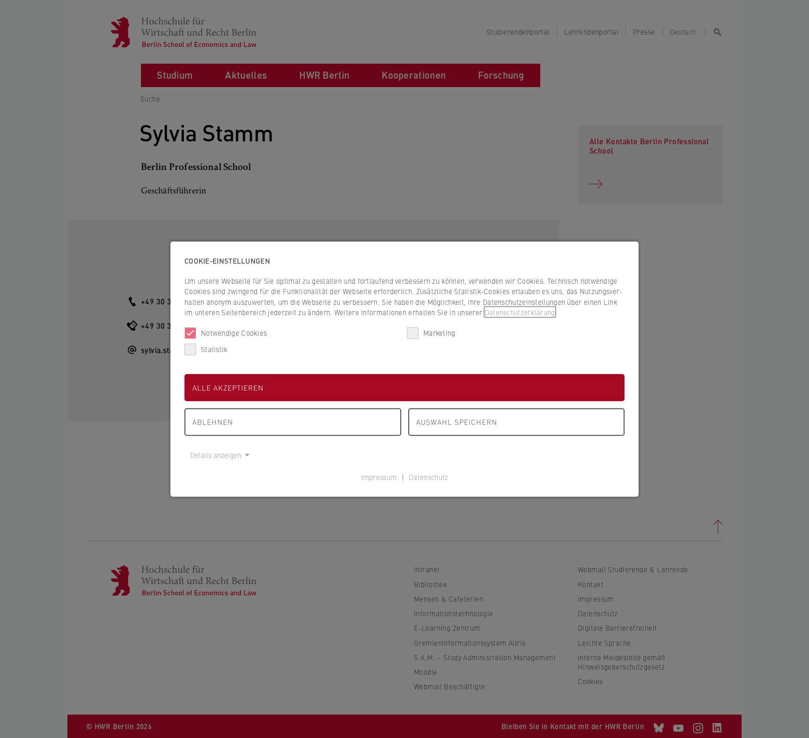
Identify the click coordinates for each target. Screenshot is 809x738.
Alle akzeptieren (228, 387)
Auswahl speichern (456, 422)
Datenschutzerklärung (520, 312)
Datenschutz (428, 477)
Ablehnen (212, 422)
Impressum (379, 477)
